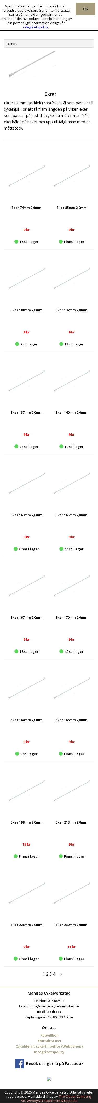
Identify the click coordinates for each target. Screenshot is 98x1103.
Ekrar (12, 43)
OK (85, 8)
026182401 (56, 1000)
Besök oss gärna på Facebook (54, 1063)
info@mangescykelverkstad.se (54, 1006)
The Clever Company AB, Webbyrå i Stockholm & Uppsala (56, 1098)
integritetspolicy (35, 27)
